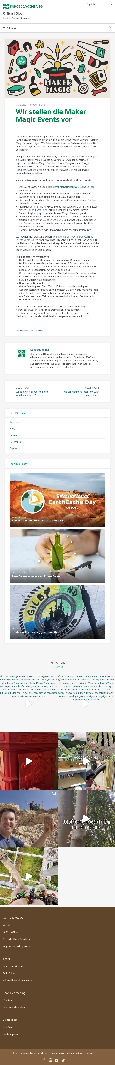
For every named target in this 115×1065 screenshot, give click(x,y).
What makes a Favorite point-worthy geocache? (32, 393)
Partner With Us (10, 931)
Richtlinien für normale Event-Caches (73, 187)
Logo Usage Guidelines (14, 966)
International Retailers (14, 1007)
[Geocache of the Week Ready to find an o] (29, 818)
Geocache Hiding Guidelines (16, 939)
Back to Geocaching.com (16, 18)
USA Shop (7, 1000)
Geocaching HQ (37, 105)
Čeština (13, 448)
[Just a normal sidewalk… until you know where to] (86, 703)
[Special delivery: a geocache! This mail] (29, 761)
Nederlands (15, 441)
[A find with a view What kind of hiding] (29, 876)
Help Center (9, 1027)
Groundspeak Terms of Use (70, 1053)
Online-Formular (36, 210)
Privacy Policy (90, 1053)
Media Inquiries (10, 1034)
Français (14, 428)
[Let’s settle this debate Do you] (86, 761)
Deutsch (24, 330)
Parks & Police (10, 973)
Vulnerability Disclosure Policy (17, 980)
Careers (6, 924)
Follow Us (57, 666)
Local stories (36, 330)
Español (13, 435)
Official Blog (13, 13)
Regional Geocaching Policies (17, 946)
